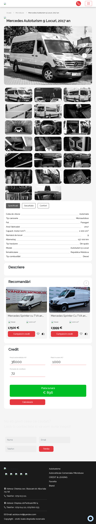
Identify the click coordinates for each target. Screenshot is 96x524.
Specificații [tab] (13, 205)
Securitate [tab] (29, 205)
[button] (84, 55)
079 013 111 (20, 496)
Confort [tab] (43, 205)
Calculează (27, 402)
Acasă (8, 13)
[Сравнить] (43, 333)
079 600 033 (33, 507)
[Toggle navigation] (88, 3)
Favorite (53, 481)
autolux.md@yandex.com (24, 514)
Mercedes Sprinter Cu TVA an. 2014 (68, 316)
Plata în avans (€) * (57, 357)
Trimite (46, 449)
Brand (51, 486)
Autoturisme (54, 469)
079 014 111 (20, 507)
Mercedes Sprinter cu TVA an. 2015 (25, 316)
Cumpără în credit (21, 334)
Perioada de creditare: (18, 369)
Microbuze (20, 13)
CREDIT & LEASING (58, 477)
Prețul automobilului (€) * (18, 357)
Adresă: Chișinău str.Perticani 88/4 (22, 503)
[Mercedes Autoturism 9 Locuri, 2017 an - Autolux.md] (18, 95)
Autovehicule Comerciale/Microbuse (66, 473)
